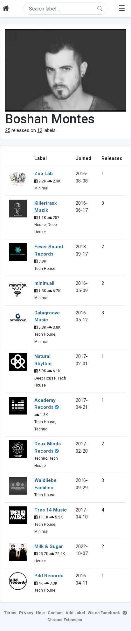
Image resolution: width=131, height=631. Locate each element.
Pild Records (48, 576)
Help (40, 612)
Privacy (26, 612)
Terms (10, 612)
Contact (55, 612)
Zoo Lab (43, 173)
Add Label (75, 612)
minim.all (44, 283)
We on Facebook (104, 612)
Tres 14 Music (50, 510)
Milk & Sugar (48, 546)
